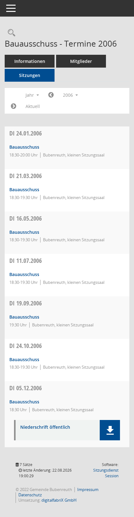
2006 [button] (68, 95)
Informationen (29, 61)
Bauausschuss (24, 147)
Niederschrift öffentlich (45, 427)
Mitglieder (81, 61)
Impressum (87, 489)
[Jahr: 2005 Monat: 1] (51, 95)
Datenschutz (30, 495)
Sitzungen (29, 75)
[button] (110, 430)
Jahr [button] (30, 95)
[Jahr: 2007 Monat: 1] (13, 106)
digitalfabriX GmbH (59, 500)
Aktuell (33, 106)
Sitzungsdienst (105, 473)
